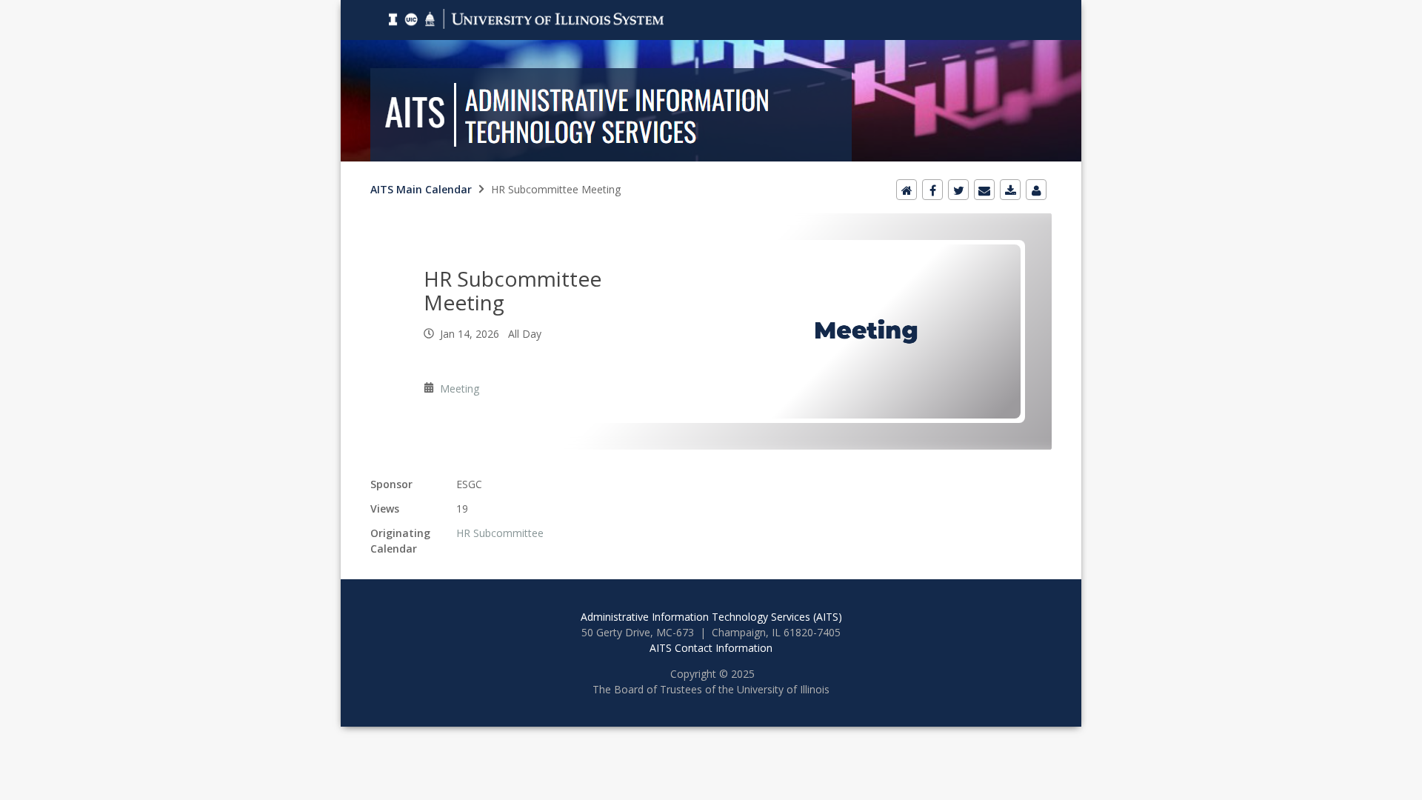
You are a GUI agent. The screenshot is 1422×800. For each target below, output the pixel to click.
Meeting (459, 388)
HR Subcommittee (500, 533)
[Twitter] (958, 189)
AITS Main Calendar (421, 189)
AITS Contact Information (711, 648)
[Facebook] (932, 189)
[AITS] (711, 8)
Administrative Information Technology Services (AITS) (711, 617)
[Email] (984, 189)
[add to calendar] (1010, 189)
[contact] (1036, 189)
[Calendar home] (906, 189)
